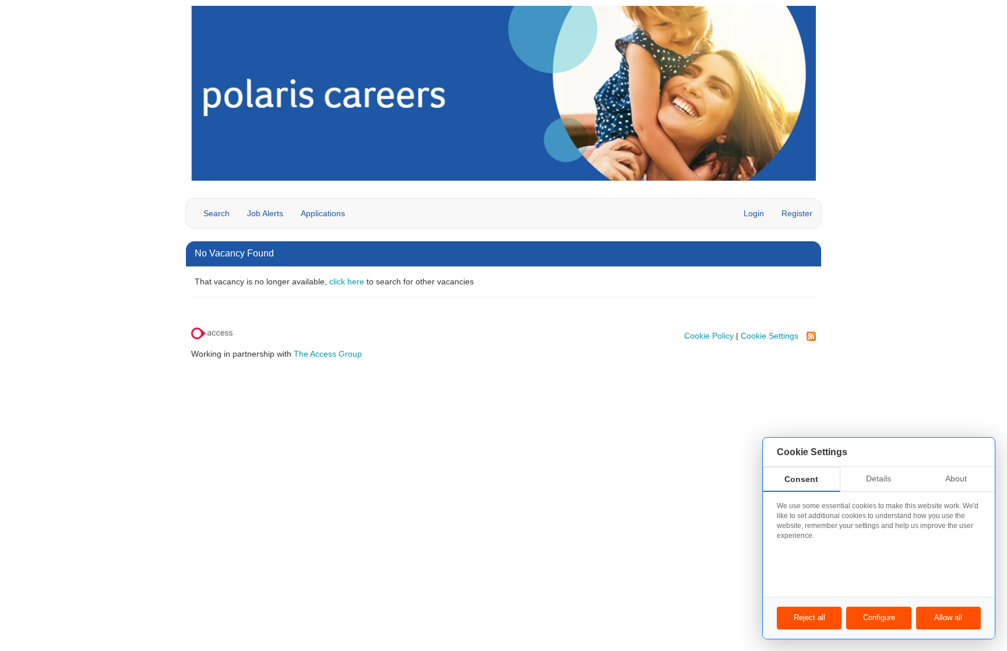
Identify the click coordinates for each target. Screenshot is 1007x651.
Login (754, 213)
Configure (879, 617)
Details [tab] (878, 478)
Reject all (809, 617)
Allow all (948, 617)
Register (796, 213)
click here (346, 281)
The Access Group (328, 353)
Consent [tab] (801, 479)
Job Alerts (265, 213)
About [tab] (956, 478)
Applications (323, 213)
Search (216, 213)
